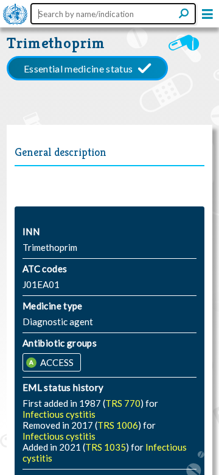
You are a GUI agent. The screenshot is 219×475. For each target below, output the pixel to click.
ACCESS (56, 362)
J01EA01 (41, 284)
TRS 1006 (117, 425)
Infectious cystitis (59, 414)
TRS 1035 (105, 447)
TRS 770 (123, 403)
